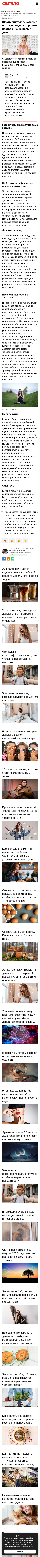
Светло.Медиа (5, 11)
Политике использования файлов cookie (18, 1546)
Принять (20, 1551)
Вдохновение (15, 11)
